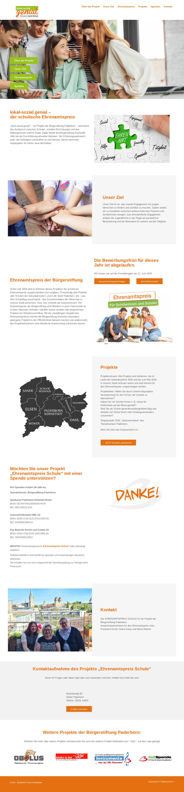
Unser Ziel (108, 6)
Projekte (142, 6)
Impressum (153, 782)
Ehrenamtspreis (126, 6)
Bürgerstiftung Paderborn (29, 783)
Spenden (155, 6)
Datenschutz (167, 782)
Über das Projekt (91, 6)
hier (136, 429)
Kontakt (168, 6)
